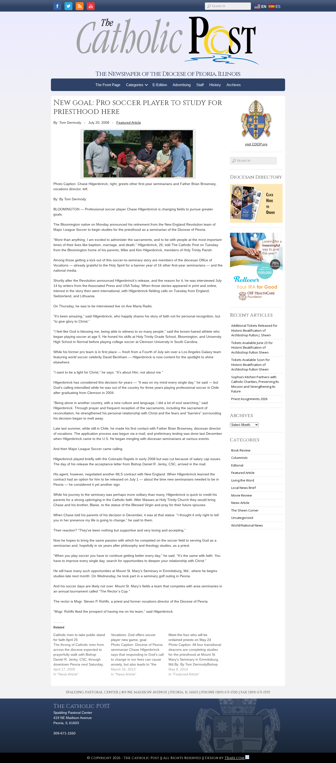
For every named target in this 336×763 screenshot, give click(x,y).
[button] (146, 84)
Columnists (239, 457)
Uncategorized (242, 517)
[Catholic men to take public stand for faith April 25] (82, 654)
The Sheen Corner (245, 510)
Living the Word (242, 480)
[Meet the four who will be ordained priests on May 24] (197, 654)
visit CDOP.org (256, 144)
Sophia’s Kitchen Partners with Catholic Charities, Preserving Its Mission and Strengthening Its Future (255, 384)
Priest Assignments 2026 (249, 399)
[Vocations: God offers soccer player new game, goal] (139, 654)
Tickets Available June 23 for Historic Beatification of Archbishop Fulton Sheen (252, 348)
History (215, 85)
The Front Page (107, 85)
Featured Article (128, 123)
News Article (240, 502)
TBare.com (235, 758)
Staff (200, 85)
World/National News (247, 525)
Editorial (237, 465)
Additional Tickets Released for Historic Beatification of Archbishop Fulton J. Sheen (254, 330)
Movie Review (241, 495)
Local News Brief (243, 487)
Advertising (182, 85)
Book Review (240, 450)
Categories (134, 85)
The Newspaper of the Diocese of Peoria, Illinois (168, 74)
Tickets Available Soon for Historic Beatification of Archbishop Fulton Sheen (250, 365)
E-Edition (160, 85)
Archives (234, 85)
